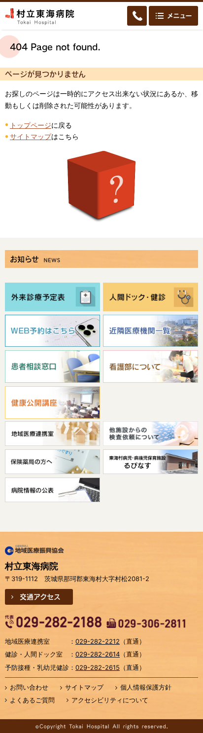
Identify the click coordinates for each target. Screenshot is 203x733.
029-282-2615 (97, 667)
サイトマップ (30, 136)
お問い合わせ (29, 687)
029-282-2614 (97, 654)
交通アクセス (40, 596)
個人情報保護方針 (145, 687)
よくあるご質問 (32, 700)
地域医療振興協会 (34, 550)
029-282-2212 (97, 641)
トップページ (30, 125)
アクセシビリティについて (109, 700)
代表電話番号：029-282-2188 (53, 622)
